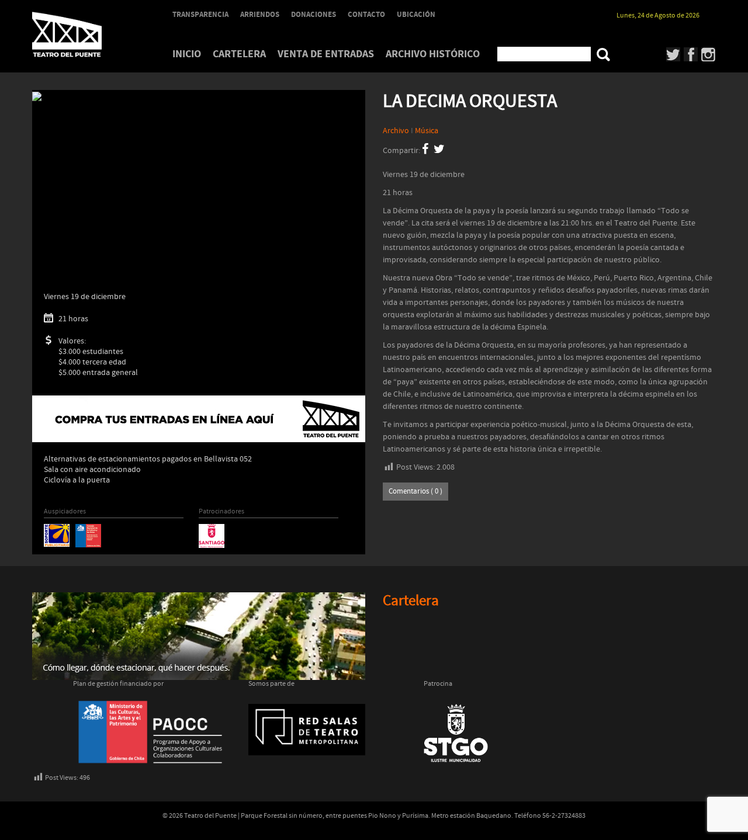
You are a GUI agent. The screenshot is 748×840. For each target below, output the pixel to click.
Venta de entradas (326, 54)
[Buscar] (603, 55)
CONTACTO (366, 14)
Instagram (708, 54)
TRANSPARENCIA (200, 14)
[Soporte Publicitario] (57, 535)
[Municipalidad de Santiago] (211, 535)
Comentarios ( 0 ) (415, 492)
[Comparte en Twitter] (439, 150)
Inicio (186, 54)
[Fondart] (88, 535)
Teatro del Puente (81, 34)
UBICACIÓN (416, 14)
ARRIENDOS (259, 14)
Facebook (691, 54)
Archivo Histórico (433, 54)
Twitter (673, 54)
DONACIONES (313, 14)
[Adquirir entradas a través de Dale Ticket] (198, 418)
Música (426, 131)
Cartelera (239, 54)
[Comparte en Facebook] (425, 150)
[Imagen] (36, 96)
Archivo (396, 131)
